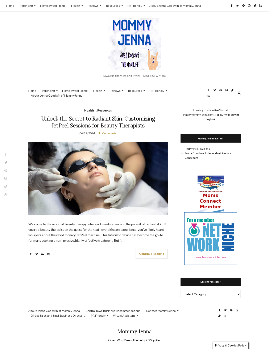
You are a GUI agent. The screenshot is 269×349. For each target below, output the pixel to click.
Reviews (93, 5)
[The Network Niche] (210, 238)
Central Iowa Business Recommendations (113, 310)
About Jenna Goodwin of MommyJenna (175, 5)
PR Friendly (134, 5)
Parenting (26, 5)
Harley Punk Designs (197, 149)
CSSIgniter (153, 340)
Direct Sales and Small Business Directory (58, 315)
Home (10, 5)
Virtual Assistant (124, 315)
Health (75, 5)
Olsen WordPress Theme (125, 340)
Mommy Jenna (134, 331)
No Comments (107, 133)
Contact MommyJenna (161, 310)
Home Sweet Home (53, 5)
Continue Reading (151, 253)
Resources (113, 5)
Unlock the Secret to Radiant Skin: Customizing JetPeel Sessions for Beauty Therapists (98, 122)
